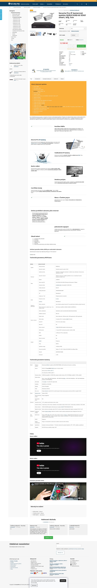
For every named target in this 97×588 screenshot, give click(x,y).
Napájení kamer (34, 143)
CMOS (53, 368)
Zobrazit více (48, 537)
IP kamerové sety (72, 51)
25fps (65, 378)
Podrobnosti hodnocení (74, 10)
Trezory (12, 38)
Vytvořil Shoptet (85, 584)
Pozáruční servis (34, 568)
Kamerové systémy (15, 15)
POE (43, 143)
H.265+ (60, 285)
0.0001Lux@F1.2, (50, 370)
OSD (48, 414)
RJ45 (57, 327)
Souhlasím (63, 580)
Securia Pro (81, 39)
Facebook (74, 562)
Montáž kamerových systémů (15, 563)
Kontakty (12, 562)
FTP (51, 106)
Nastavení (34, 585)
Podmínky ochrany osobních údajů (37, 566)
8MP (69, 60)
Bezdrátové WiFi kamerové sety (18, 30)
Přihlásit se (60, 552)
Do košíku (82, 46)
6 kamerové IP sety (16, 21)
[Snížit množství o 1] (69, 46)
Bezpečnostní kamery (15, 12)
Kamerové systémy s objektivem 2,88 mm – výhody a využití (58, 561)
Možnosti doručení (75, 31)
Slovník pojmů (13, 566)
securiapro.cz (74, 563)
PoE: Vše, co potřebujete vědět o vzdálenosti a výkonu (56, 564)
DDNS (55, 106)
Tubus (70, 64)
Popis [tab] (31, 78)
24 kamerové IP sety (16, 26)
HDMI (67, 319)
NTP (58, 106)
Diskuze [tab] (62, 78)
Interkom (40, 301)
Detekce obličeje (68, 23)
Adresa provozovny (75, 566)
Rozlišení (60, 20)
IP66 (79, 155)
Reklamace (33, 567)
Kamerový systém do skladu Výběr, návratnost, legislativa (57, 574)
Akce (12, 40)
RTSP (62, 406)
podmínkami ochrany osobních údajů (76, 548)
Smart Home (13, 36)
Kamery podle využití (16, 14)
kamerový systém (39, 117)
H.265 (42, 105)
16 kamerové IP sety (16, 24)
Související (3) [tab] (37, 78)
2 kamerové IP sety (16, 18)
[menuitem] (25, 4)
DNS (53, 106)
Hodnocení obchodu (48, 519)
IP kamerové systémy (17, 17)
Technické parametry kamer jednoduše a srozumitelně (58, 571)
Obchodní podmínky (34, 564)
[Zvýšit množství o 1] (75, 46)
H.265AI (57, 285)
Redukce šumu (37, 393)
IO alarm (65, 414)
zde (36, 582)
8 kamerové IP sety (16, 23)
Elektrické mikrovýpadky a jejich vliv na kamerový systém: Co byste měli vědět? (58, 567)
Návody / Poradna (14, 561)
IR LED (45, 381)
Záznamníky (14, 32)
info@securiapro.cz (75, 560)
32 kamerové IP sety (16, 27)
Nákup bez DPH (34, 562)
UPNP (61, 106)
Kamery (13, 33)
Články (11, 569)
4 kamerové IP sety (16, 20)
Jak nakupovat (33, 560)
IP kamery (42, 140)
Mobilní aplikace (13, 565)
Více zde (59, 0)
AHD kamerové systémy (17, 29)
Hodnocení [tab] (56, 78)
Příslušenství (14, 35)
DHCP (48, 106)
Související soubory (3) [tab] (47, 78)
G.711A (57, 298)
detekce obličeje (48, 411)
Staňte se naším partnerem (36, 563)
